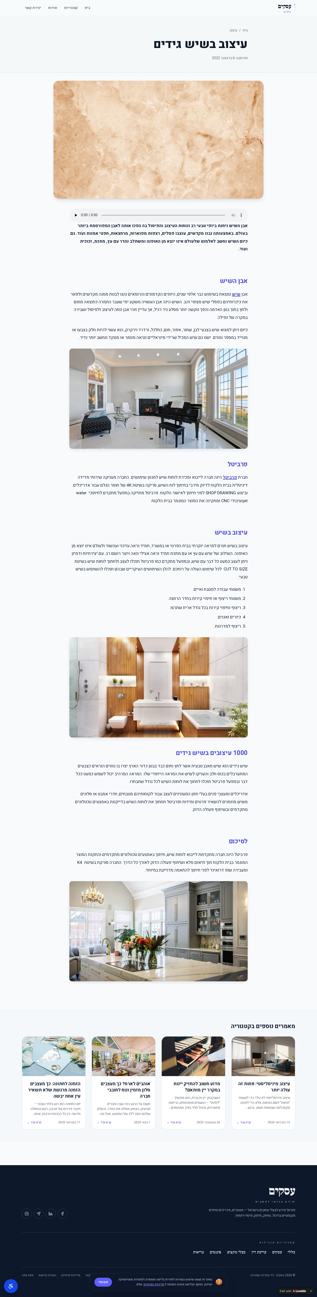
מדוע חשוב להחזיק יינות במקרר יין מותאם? (196, 1087)
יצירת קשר (33, 7)
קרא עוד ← (244, 1122)
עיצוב (233, 30)
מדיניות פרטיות (70, 1275)
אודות (52, 7)
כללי (291, 1252)
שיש (236, 294)
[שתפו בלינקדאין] (50, 1214)
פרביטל (230, 477)
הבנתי (103, 1282)
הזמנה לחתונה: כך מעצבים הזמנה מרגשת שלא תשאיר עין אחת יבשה (54, 1090)
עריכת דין (258, 1252)
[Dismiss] (311, 1291)
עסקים (277, 1252)
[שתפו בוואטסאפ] (39, 1214)
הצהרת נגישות (47, 1275)
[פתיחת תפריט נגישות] (11, 1286)
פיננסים (215, 1252)
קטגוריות (71, 7)
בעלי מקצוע (236, 1252)
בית (87, 7)
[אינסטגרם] (27, 1214)
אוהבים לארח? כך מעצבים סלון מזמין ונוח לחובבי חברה (125, 1090)
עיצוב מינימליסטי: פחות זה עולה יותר (264, 1087)
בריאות (198, 1252)
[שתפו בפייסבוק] (62, 1214)
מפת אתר (27, 1275)
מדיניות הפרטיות (153, 1284)
